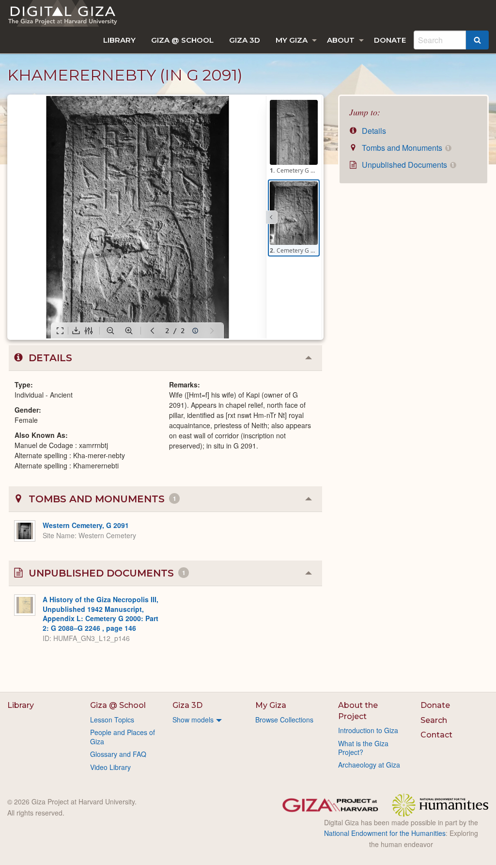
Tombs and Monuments (405, 147)
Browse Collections (284, 719)
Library (119, 40)
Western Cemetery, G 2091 (86, 525)
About (341, 40)
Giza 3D (244, 40)
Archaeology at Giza (369, 764)
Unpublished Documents (407, 164)
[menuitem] (119, 40)
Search (433, 720)
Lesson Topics (112, 719)
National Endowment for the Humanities (385, 833)
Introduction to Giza (368, 730)
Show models (193, 719)
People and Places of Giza (122, 736)
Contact (436, 734)
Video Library (110, 767)
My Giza (292, 40)
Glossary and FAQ (118, 754)
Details (373, 130)
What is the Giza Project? (363, 747)
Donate (390, 40)
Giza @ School (182, 40)
